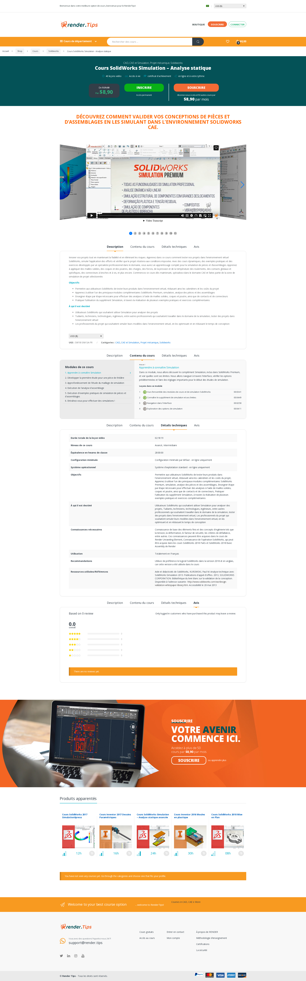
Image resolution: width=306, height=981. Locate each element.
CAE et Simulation (139, 63)
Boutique (198, 24)
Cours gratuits (146, 931)
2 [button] (135, 233)
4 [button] (144, 233)
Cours (35, 51)
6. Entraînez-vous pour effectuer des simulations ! (90, 400)
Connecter (237, 24)
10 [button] (171, 233)
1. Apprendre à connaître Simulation (83, 372)
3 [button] (139, 233)
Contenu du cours (142, 247)
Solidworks (53, 51)
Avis (196, 247)
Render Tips (69, 975)
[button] (242, 184)
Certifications (202, 944)
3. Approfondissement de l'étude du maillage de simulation (94, 382)
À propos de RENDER (207, 931)
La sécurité (201, 950)
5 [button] (148, 233)
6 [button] (153, 233)
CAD (125, 63)
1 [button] (130, 233)
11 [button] (175, 233)
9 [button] (166, 233)
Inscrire (144, 87)
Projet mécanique (160, 63)
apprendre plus (218, 760)
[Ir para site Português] (207, 6)
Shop (19, 51)
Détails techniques (174, 247)
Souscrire (217, 24)
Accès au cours (147, 937)
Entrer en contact (175, 931)
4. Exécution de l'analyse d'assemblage (84, 387)
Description (115, 247)
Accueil (5, 51)
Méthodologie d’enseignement (211, 937)
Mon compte (173, 937)
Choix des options (92, 853)
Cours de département (77, 41)
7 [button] (157, 233)
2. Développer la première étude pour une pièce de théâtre (94, 377)
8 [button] (162, 233)
